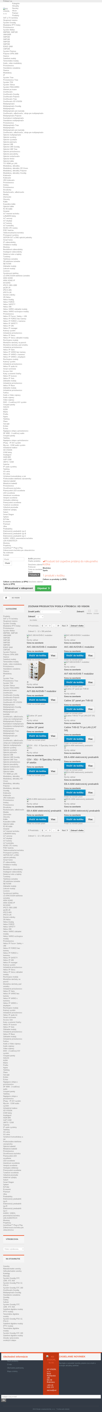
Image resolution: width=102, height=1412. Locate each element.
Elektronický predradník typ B (14, 534)
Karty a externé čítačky (12, 374)
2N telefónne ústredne (11, 261)
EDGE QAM (8, 46)
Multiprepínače (8, 104)
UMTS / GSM (8, 462)
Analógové (7, 455)
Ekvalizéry (7, 190)
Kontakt (6, 555)
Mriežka (89, 613)
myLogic (6, 424)
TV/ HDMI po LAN (10, 163)
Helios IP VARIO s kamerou (14, 354)
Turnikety (6, 257)
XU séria (6, 474)
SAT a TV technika (10, 18)
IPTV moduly (8, 1312)
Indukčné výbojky (10, 510)
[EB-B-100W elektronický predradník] (82, 799)
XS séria (6, 471)
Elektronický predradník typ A (14, 531)
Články (5, 1300)
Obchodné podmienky (15, 1368)
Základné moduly (9, 266)
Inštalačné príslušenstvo (12, 333)
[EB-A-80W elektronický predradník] (45, 799)
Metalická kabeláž (10, 483)
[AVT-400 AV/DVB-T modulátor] (82, 662)
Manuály (6, 1276)
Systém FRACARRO (11, 87)
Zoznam (96, 613)
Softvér (6, 1302)
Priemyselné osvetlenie (12, 503)
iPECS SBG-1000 (10, 285)
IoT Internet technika (11, 214)
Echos (5, 429)
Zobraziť (31, 616)
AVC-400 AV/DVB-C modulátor (79, 647)
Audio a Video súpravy (12, 395)
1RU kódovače (8, 180)
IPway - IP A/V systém (12, 443)
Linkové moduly (9, 269)
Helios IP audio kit (10, 366)
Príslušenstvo (8, 27)
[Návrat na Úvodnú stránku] (5, 598)
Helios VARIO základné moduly (15, 309)
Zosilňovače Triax (10, 99)
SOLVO (6, 407)
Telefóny (6, 419)
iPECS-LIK (7, 292)
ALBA (5, 409)
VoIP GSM (7, 460)
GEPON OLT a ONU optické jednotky (17, 237)
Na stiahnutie (8, 553)
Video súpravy (8, 400)
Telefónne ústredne (10, 259)
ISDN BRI (7, 457)
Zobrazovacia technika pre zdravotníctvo (19, 550)
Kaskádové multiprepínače (13, 118)
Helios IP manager (10, 328)
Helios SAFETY (9, 304)
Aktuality (15, 6)
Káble (5, 202)
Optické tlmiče (8, 159)
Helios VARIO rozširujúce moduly (16, 312)
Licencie (6, 271)
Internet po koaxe (10, 89)
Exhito (5, 426)
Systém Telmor (9, 85)
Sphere (6, 517)
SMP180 (6, 39)
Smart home (8, 240)
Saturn (5, 512)
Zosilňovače (7, 92)
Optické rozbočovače (11, 156)
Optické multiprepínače (12, 135)
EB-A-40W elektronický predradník (81, 757)
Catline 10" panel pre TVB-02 (78, 700)
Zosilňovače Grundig (11, 94)
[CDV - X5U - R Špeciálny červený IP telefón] (45, 746)
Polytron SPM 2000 (10, 54)
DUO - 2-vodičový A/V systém (14, 402)
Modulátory (7, 73)
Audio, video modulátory (12, 63)
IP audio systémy (10, 467)
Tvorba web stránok (62, 1409)
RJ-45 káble (7, 209)
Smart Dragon (8, 514)
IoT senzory (7, 218)
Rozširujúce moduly (10, 340)
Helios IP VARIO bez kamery (14, 352)
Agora (5, 417)
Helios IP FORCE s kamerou (14, 321)
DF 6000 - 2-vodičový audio (13, 433)
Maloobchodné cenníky (12, 1269)
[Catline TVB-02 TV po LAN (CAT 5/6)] (82, 716)
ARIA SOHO (8, 278)
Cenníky (6, 1266)
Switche (6, 464)
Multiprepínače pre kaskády (13, 111)
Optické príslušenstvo (11, 152)
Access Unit (8, 371)
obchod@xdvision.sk (55, 1390)
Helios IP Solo (8, 378)
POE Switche (8, 230)
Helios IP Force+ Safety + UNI (15, 316)
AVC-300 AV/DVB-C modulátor (42, 647)
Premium (6, 524)
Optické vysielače (10, 140)
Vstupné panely (9, 405)
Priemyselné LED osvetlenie (14, 491)
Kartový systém (9, 331)
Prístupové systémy (11, 235)
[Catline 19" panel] (45, 716)
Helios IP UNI (8, 326)
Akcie (14, 11)
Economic (7, 522)
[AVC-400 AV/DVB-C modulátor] (82, 635)
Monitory (6, 247)
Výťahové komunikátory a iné (14, 476)
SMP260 (6, 37)
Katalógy (6, 1273)
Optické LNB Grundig (11, 147)
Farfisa (5, 393)
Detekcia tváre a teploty (12, 254)
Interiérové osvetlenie (11, 495)
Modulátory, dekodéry (11, 166)
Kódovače (7, 175)
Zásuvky (6, 199)
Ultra (5, 526)
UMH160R (7, 35)
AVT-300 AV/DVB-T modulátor (41, 691)
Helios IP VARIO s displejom (14, 357)
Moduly (6, 195)
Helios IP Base (9, 386)
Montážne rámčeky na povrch (14, 343)
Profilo (5, 414)
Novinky (15, 8)
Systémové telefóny (11, 273)
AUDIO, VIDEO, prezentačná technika (18, 538)
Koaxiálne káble (9, 204)
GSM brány (7, 452)
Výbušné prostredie (10, 507)
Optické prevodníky (10, 154)
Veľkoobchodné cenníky (12, 1271)
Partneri (15, 13)
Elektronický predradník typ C (14, 536)
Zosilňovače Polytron (11, 97)
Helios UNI (7, 307)
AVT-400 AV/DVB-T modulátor (79, 674)
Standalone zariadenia (11, 68)
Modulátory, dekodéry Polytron (15, 171)
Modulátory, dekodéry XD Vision (15, 168)
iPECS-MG (7, 290)
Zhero (5, 421)
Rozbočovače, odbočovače (13, 192)
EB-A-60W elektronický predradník (81, 784)
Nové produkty (12, 1361)
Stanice (6, 56)
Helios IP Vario (9, 350)
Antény (6, 185)
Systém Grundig (9, 23)
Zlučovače (7, 197)
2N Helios (7, 297)
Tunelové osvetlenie (11, 505)
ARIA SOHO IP (9, 280)
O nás (9, 1364)
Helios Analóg (8, 300)
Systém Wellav (9, 30)
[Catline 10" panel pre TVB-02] (82, 689)
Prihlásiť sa (7, 1)
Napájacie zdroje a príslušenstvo (15, 431)
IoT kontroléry (8, 226)
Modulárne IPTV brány (11, 25)
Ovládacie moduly (10, 245)
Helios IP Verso (9, 335)
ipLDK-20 (6, 288)
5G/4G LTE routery (10, 228)
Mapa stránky (12, 1371)
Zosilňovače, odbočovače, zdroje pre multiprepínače (23, 113)
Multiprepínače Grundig (12, 106)
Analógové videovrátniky (12, 252)
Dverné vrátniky (9, 295)
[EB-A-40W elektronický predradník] (82, 745)
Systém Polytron (9, 51)
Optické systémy (9, 137)
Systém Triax (8, 78)
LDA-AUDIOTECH (10, 541)
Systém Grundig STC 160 (13, 1288)
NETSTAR (7, 264)
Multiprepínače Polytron (12, 116)
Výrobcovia (12, 1239)
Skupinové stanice (10, 20)
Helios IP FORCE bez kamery (14, 319)
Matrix (5, 412)
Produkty (15, 15)
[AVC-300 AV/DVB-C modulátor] (45, 635)
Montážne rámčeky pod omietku (15, 345)
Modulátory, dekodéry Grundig (14, 173)
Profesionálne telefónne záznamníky (17, 479)
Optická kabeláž (9, 481)
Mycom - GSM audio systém (14, 445)
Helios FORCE (8, 302)
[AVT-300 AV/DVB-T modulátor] (45, 671)
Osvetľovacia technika (11, 488)
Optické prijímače (10, 142)
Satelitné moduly (9, 58)
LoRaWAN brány (9, 216)
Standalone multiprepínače (13, 121)
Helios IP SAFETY (10, 323)
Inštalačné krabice (10, 448)
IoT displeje (7, 221)
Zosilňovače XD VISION (12, 101)
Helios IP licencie (10, 376)
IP (4, 75)
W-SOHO (6, 283)
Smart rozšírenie (9, 369)
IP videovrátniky (9, 242)
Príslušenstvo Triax (10, 80)
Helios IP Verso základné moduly (16, 338)
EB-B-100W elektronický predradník (82, 811)
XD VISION (7, 450)
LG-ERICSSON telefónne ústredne (16, 276)
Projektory (7, 545)
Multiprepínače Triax (11, 125)
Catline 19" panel (35, 727)
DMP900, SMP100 (10, 32)
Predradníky (7, 529)
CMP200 (6, 49)
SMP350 (6, 44)
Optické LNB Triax (10, 149)
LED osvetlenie (9, 493)
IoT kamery (7, 223)
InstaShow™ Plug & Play (13, 548)
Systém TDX (8, 82)
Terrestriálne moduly (11, 61)
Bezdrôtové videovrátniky (13, 249)
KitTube (6, 519)
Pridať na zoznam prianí (36, 660)
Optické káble (8, 161)
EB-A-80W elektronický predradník (44, 811)
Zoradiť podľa (34, 612)
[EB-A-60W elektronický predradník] (82, 772)
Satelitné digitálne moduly (13, 1309)
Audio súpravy (8, 397)
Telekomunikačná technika (13, 233)
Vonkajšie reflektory (10, 500)
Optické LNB (8, 144)
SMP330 (6, 42)
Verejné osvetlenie (10, 498)
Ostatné (6, 211)
